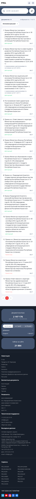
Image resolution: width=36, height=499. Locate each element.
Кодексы (3, 388)
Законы (3, 386)
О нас (3, 359)
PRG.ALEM (4, 471)
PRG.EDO (20, 481)
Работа (3, 367)
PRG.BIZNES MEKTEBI (24, 469)
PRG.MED (4, 474)
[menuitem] (16, 359)
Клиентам (4, 364)
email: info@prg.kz (6, 454)
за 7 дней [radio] (18, 326)
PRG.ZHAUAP (21, 474)
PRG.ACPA (20, 471)
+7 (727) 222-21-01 (6, 417)
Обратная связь (6, 425)
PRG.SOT (20, 476)
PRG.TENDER (5, 479)
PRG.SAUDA (4, 484)
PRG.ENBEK (4, 476)
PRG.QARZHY (5, 481)
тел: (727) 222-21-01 (7, 449)
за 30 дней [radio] (28, 326)
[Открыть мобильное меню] (33, 3)
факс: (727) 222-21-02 (7, 452)
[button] (10, 24)
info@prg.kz (4, 420)
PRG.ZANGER (5, 466)
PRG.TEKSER (21, 479)
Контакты (4, 369)
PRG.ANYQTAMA (22, 466)
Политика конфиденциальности (11, 372)
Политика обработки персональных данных (14, 374)
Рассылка (4, 377)
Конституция (5, 384)
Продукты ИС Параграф (8, 362)
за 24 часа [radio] (8, 326)
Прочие (3, 391)
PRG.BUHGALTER (6, 469)
